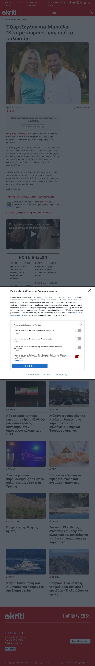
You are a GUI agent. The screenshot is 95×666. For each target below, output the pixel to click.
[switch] (78, 330)
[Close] (90, 291)
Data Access (47, 375)
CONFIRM (29, 366)
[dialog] (47, 333)
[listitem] (47, 325)
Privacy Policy (61, 375)
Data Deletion (33, 375)
